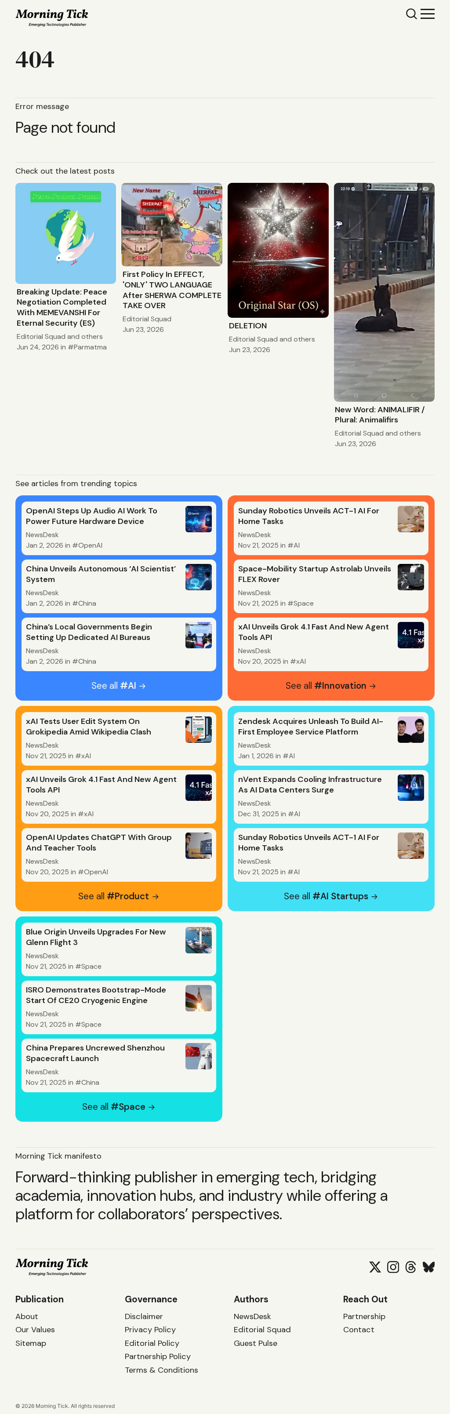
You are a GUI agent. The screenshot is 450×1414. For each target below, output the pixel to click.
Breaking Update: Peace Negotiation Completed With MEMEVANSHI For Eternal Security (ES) (62, 307)
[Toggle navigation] (428, 13)
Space (304, 603)
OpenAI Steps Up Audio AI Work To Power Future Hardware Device (91, 516)
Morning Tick (52, 1406)
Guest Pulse (255, 1343)
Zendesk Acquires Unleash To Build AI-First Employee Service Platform (310, 726)
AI (297, 545)
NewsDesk (42, 534)
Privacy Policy (150, 1329)
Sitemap (30, 1343)
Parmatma (90, 347)
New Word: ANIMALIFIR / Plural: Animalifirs (380, 414)
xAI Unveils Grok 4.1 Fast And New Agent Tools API (313, 632)
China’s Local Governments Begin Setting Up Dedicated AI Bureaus (89, 632)
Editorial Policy (152, 1343)
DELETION (248, 325)
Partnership (364, 1316)
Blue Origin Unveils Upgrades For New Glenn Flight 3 (96, 937)
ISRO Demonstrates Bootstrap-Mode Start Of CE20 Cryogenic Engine (96, 995)
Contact (358, 1329)
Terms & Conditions (161, 1370)
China (87, 603)
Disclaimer (144, 1316)
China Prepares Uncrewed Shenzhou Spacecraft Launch (95, 1053)
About (26, 1316)
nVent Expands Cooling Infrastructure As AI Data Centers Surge (310, 784)
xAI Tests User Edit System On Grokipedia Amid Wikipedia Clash (88, 726)
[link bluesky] (429, 1267)
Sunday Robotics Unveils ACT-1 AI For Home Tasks (308, 516)
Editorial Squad (41, 336)
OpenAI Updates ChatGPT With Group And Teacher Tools (99, 842)
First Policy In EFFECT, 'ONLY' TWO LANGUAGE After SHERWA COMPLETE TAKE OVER (172, 290)
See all (113, 685)
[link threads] (411, 1267)
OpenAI (90, 545)
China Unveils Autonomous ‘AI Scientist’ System (101, 574)
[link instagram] (393, 1267)
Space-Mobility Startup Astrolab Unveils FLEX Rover (314, 574)
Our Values (35, 1329)
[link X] (375, 1267)
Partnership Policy (158, 1356)
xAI (301, 661)
